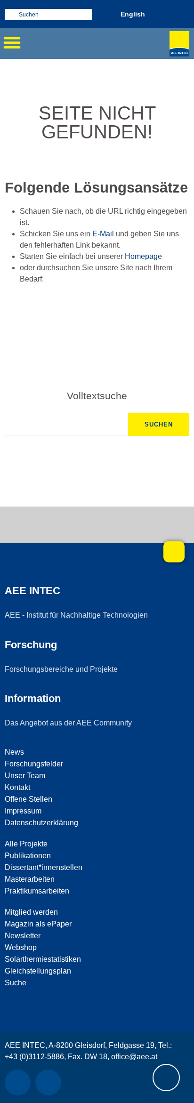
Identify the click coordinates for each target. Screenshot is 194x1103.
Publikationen (28, 856)
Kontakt (17, 787)
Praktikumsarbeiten (37, 891)
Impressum (23, 811)
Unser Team (25, 776)
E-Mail (103, 234)
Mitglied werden (31, 912)
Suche (15, 983)
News (14, 752)
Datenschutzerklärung (41, 823)
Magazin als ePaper (38, 924)
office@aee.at (134, 1057)
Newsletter (22, 936)
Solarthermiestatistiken (43, 959)
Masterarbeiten (30, 879)
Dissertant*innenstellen (43, 867)
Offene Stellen (28, 799)
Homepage (143, 256)
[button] (12, 42)
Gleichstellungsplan (38, 971)
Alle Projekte (26, 844)
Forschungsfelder (34, 764)
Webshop (21, 947)
